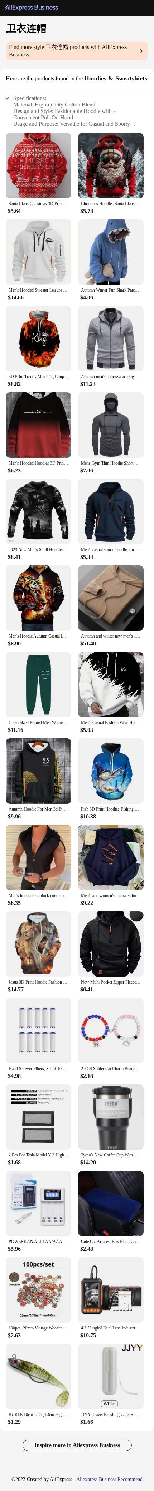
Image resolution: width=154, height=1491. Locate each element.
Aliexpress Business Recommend (109, 1479)
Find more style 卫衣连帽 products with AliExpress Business (68, 51)
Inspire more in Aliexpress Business (77, 1445)
